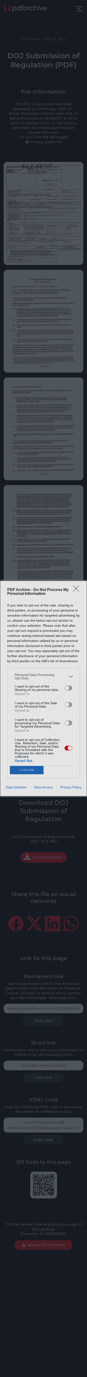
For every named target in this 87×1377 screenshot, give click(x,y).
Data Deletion (16, 787)
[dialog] (43, 688)
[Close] (77, 590)
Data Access (43, 787)
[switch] (68, 688)
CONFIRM (27, 770)
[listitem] (43, 676)
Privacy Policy (70, 787)
